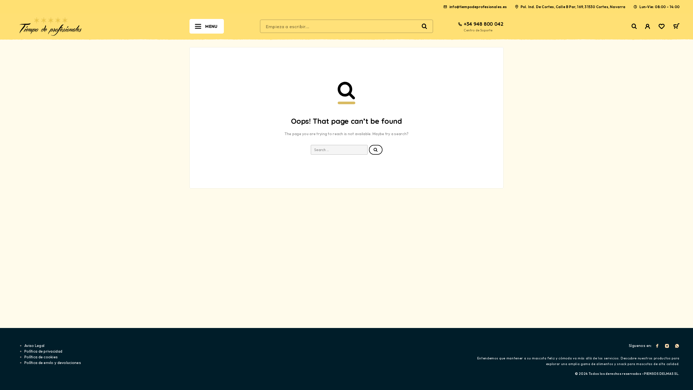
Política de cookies (41, 357)
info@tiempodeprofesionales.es (478, 7)
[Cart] (676, 26)
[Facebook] (657, 346)
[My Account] (647, 26)
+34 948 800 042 (484, 24)
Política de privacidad (43, 351)
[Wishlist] (661, 27)
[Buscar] (634, 26)
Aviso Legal (34, 345)
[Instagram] (667, 346)
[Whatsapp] (677, 346)
